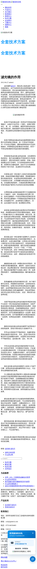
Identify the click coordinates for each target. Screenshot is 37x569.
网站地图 (4, 557)
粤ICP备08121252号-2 (8, 561)
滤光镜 (7, 449)
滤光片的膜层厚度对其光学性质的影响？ (20, 486)
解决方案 (8, 464)
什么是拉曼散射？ (11, 484)
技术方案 (8, 462)
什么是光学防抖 (10, 479)
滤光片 (13, 86)
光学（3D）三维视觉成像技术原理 (17, 477)
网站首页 (8, 7)
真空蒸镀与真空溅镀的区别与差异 (17, 481)
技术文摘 (8, 466)
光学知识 (8, 469)
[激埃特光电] (18, 2)
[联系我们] (32, 559)
